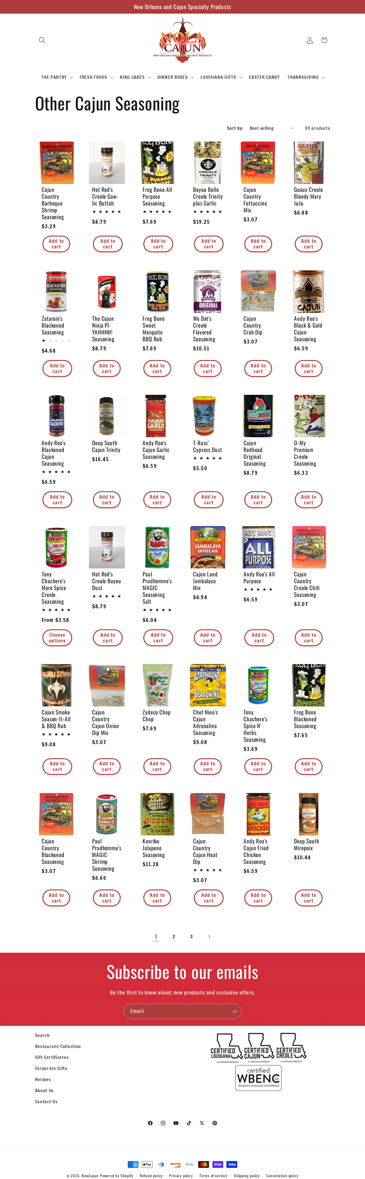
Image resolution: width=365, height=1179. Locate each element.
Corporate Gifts (51, 1068)
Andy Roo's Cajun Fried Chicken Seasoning (256, 851)
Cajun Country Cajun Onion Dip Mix (105, 722)
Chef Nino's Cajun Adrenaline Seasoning (205, 722)
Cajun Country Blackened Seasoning (53, 851)
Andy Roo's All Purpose (259, 577)
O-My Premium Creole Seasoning (305, 453)
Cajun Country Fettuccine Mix (255, 199)
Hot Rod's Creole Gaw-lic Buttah (105, 196)
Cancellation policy (282, 1175)
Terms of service (213, 1175)
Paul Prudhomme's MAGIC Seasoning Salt (157, 588)
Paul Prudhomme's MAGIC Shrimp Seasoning (106, 854)
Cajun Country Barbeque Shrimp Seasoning (53, 203)
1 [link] (156, 936)
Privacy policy (181, 1175)
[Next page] (209, 936)
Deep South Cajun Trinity (106, 446)
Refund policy (151, 1175)
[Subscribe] (234, 1011)
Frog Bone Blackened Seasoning (305, 719)
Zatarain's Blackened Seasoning (53, 325)
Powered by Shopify (116, 1175)
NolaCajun (90, 1175)
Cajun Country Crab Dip (253, 325)
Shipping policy (247, 1175)
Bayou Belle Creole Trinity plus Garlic (208, 196)
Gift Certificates (52, 1057)
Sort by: (235, 128)
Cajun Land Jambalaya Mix (205, 581)
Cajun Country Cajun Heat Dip (205, 851)
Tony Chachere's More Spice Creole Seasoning (54, 588)
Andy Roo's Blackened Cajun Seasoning (54, 453)
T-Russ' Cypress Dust (207, 446)
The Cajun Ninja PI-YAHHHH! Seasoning (103, 328)
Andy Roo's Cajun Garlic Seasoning (156, 449)
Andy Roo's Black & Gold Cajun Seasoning (308, 328)
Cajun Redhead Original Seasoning (255, 453)
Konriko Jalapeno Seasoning (154, 847)
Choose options (57, 637)
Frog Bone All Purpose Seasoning (157, 196)
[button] (42, 40)
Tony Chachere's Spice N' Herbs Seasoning (255, 726)
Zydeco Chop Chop (157, 715)
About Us (44, 1090)
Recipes (43, 1079)
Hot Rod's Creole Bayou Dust (106, 581)
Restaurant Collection (58, 1046)
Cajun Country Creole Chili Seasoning (307, 584)
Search (42, 1035)
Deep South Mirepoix (306, 844)
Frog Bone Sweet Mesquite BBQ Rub (154, 328)
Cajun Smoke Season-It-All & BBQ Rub (56, 719)
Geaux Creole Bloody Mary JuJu (308, 196)
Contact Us (46, 1101)
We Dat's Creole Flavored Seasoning (204, 328)
